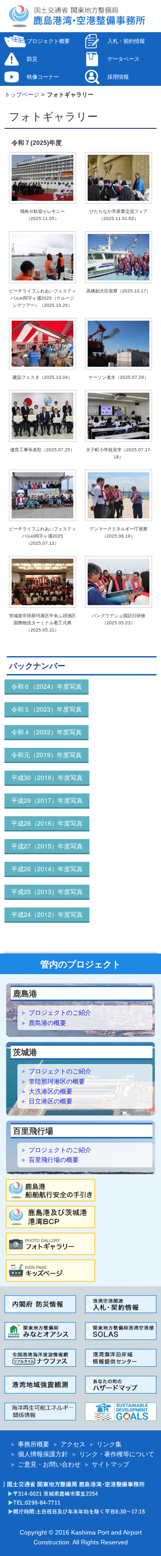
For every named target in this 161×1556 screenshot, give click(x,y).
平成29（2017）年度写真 (47, 800)
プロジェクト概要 (48, 41)
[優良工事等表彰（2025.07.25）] (42, 417)
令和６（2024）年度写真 (46, 686)
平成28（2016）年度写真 (47, 822)
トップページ (21, 94)
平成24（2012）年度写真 (47, 914)
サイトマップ (110, 1464)
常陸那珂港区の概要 (57, 1081)
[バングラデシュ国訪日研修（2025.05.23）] (118, 583)
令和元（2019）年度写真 (46, 754)
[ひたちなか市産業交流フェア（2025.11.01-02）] (118, 179)
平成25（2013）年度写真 (47, 891)
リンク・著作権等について (116, 1454)
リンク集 (109, 1444)
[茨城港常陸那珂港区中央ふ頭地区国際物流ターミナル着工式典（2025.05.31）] (42, 583)
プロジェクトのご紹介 (60, 1012)
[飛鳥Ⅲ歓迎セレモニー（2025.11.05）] (42, 179)
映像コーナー (43, 77)
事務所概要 (33, 1444)
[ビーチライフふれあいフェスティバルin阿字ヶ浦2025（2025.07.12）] (42, 497)
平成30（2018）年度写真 (47, 777)
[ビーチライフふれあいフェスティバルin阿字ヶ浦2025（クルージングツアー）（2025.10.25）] (42, 259)
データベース (123, 59)
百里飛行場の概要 (54, 1159)
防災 (32, 59)
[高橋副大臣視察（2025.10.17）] (118, 259)
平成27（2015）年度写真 (47, 845)
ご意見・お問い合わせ (49, 1464)
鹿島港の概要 (47, 1022)
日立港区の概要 (50, 1101)
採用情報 (118, 77)
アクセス (72, 1444)
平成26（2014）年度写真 (47, 868)
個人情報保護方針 (43, 1454)
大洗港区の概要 (50, 1091)
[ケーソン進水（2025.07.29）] (118, 345)
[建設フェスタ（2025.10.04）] (42, 345)
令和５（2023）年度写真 (46, 708)
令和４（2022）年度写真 (46, 731)
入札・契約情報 (126, 41)
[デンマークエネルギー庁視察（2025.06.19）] (118, 497)
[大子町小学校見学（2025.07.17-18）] (118, 417)
